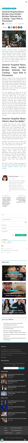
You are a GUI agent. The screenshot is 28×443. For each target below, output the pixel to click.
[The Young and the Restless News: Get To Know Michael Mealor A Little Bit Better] (14, 273)
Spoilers (14, 8)
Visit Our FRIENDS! (8, 319)
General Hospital (6, 8)
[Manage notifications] (25, 440)
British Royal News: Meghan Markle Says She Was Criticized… (14, 311)
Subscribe (21, 368)
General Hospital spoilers (9, 50)
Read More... (4, 357)
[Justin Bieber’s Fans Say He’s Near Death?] (4, 420)
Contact (18, 433)
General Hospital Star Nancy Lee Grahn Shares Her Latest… (14, 294)
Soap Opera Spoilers (16, 428)
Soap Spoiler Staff (16, 430)
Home (5, 428)
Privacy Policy (9, 433)
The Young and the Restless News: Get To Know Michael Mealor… (14, 276)
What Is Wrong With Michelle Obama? (16, 406)
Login (2, 214)
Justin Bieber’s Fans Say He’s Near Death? (17, 418)
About (6, 430)
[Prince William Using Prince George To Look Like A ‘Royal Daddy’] (4, 402)
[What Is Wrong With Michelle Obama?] (4, 408)
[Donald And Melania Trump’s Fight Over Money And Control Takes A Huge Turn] (4, 387)
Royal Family (13, 307)
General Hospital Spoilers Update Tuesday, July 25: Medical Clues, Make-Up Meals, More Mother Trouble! (6, 202)
